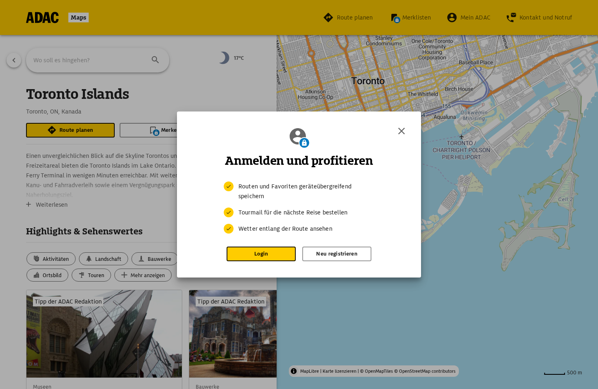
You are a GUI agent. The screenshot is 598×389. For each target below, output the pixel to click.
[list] (299, 207)
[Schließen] (401, 131)
